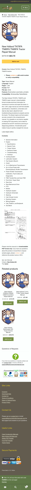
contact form (7, 362)
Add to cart (15, 61)
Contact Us (5, 396)
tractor (6, 264)
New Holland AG (12, 15)
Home (5, 15)
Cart (24, 486)
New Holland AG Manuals (9, 436)
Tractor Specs (6, 443)
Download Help (6, 394)
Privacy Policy (6, 402)
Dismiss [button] (4, 482)
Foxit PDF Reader (7, 441)
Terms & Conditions (7, 398)
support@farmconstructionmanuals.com (13, 418)
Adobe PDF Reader (8, 438)
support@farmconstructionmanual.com (20, 1)
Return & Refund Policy (9, 400)
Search (15, 487)
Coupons (4, 392)
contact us (13, 75)
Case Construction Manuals (10, 434)
